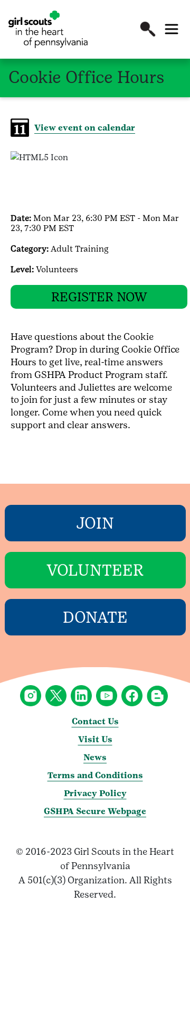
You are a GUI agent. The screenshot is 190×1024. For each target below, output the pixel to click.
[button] (148, 29)
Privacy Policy (95, 793)
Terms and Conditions (95, 775)
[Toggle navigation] (171, 29)
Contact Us (95, 721)
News (95, 757)
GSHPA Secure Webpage (95, 811)
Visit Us (95, 739)
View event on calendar (84, 128)
